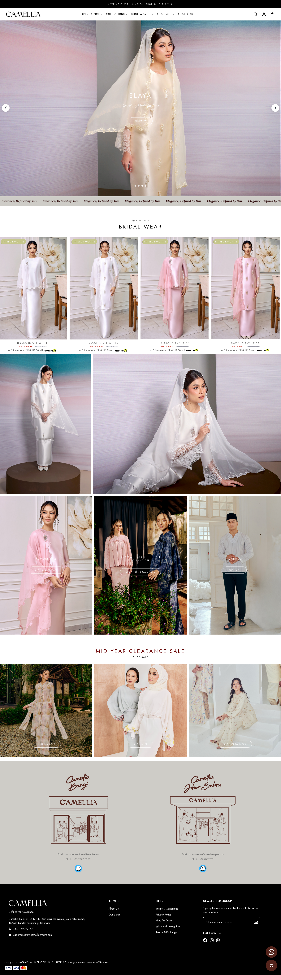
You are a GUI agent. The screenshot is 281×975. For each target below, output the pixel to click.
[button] (275, 108)
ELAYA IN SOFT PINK (245, 342)
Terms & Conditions (167, 909)
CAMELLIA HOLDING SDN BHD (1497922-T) (44, 962)
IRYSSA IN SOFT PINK (175, 342)
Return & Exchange (166, 932)
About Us (114, 909)
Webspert (103, 962)
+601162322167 (23, 929)
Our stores (114, 914)
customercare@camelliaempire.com (33, 935)
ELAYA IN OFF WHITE (103, 343)
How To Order (164, 920)
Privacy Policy (163, 914)
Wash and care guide (168, 926)
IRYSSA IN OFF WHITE (32, 343)
